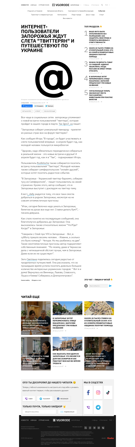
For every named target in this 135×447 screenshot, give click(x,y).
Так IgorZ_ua (66, 123)
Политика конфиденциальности (30, 428)
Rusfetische (43, 163)
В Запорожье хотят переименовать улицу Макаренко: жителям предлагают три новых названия (100, 81)
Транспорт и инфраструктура (42, 15)
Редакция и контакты (53, 426)
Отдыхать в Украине (34, 11)
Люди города (76, 15)
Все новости (67, 18)
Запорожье (75, 420)
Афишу (87, 5)
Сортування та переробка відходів (80, 11)
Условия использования (27, 426)
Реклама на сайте (77, 426)
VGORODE (63, 420)
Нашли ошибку (25, 280)
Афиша (34, 5)
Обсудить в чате (36, 280)
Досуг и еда (90, 15)
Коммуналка (62, 15)
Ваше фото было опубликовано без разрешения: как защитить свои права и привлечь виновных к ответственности (100, 37)
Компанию (95, 5)
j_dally (30, 194)
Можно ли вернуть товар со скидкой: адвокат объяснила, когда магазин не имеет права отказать (100, 66)
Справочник (44, 5)
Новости (25, 5)
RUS (106, 5)
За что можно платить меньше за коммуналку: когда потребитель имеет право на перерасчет (35, 325)
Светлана (32, 259)
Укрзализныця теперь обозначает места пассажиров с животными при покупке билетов (101, 95)
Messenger (64, 399)
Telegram (46, 399)
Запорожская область (55, 11)
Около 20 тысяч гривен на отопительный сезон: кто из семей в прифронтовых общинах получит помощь (101, 52)
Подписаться (69, 412)
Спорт (101, 15)
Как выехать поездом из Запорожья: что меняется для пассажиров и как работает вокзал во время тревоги (66, 359)
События (101, 11)
